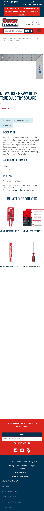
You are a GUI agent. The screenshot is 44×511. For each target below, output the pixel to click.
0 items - (38, 23)
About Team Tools (10, 491)
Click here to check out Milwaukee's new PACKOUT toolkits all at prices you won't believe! (22, 11)
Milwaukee (18, 38)
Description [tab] (6, 120)
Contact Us (7, 507)
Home (4, 38)
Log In (33, 23)
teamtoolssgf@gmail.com (32, 4)
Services (5, 486)
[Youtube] (22, 451)
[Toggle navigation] (38, 30)
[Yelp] (28, 451)
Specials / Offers (9, 497)
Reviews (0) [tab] (6, 125)
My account (27, 23)
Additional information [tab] (22, 120)
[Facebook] (15, 451)
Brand (10, 38)
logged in (18, 190)
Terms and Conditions (11, 502)
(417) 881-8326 (23, 472)
